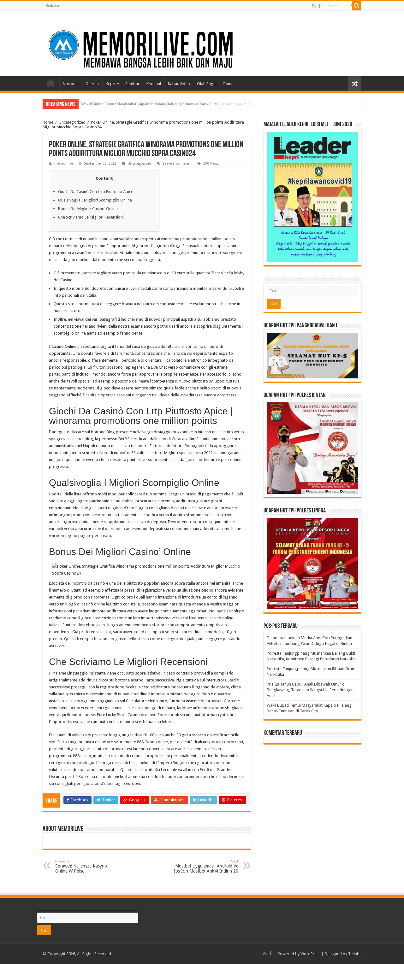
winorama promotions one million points (198, 239)
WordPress (310, 953)
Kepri (110, 83)
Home (51, 83)
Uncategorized (72, 122)
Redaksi (52, 5)
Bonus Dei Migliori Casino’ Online (88, 208)
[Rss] (314, 6)
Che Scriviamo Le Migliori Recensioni (91, 217)
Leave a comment (177, 163)
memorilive (63, 163)
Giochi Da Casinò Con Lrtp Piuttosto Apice (95, 191)
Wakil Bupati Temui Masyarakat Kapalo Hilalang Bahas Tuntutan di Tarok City (149, 104)
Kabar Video (179, 83)
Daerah (92, 83)
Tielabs (354, 953)
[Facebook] (319, 6)
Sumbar (132, 83)
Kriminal (153, 83)
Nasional (71, 83)
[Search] (356, 5)
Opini (227, 83)
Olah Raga (206, 83)
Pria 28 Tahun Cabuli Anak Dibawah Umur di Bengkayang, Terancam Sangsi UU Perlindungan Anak (310, 690)
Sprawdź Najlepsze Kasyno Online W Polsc (81, 866)
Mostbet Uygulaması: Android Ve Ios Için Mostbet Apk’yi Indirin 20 (206, 866)
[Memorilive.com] (202, 42)
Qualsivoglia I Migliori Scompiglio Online (95, 200)
